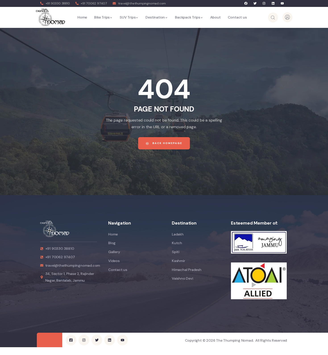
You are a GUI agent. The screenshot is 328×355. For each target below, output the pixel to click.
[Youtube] (282, 3)
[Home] (50, 17)
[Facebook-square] (71, 340)
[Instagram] (264, 3)
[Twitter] (254, 3)
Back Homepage (166, 143)
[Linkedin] (273, 3)
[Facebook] (246, 3)
